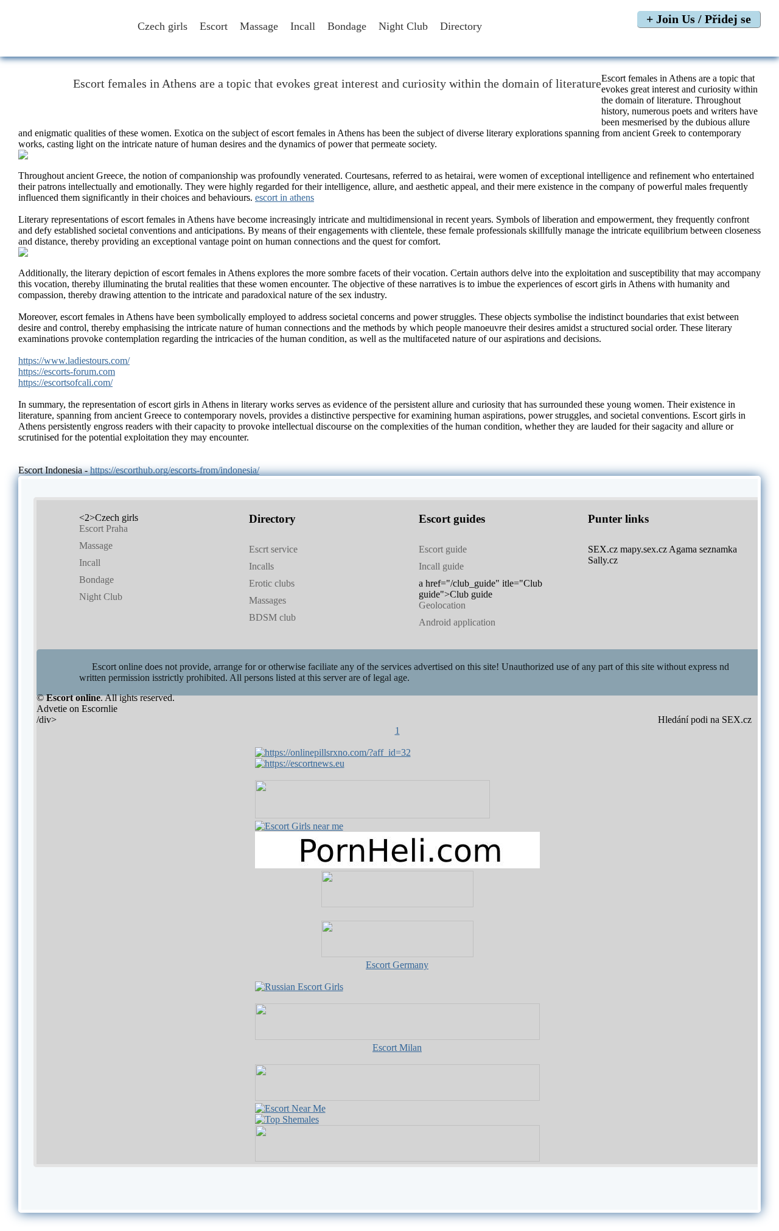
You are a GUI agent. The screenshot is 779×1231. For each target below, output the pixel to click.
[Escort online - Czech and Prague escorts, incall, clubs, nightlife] (68, 44)
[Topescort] (397, 1097)
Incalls (261, 566)
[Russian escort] (299, 987)
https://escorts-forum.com (66, 371)
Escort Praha (103, 528)
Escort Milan (397, 1047)
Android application (457, 622)
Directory (462, 26)
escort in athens (284, 197)
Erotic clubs (272, 583)
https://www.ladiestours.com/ (74, 360)
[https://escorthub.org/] (397, 890)
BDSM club (272, 617)
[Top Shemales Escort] (287, 1119)
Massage (259, 26)
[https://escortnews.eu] (299, 763)
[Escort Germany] (397, 940)
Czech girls (162, 26)
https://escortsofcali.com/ (65, 382)
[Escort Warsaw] (397, 1158)
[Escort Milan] (397, 1036)
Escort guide (443, 549)
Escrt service (273, 549)
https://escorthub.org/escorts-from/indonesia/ (174, 470)
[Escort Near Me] (290, 1108)
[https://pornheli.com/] (372, 815)
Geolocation (442, 605)
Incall (302, 26)
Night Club (403, 26)
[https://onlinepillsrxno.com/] (333, 752)
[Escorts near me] (299, 826)
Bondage (346, 26)
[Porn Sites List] (397, 865)
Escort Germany (397, 965)
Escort (214, 26)
